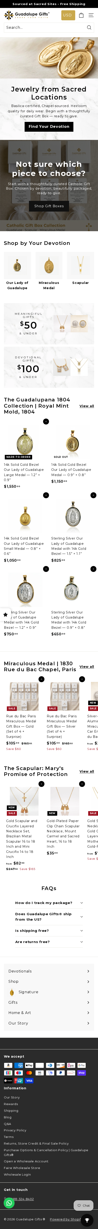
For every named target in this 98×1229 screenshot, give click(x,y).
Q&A (7, 1124)
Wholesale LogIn (17, 1174)
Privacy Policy (15, 1130)
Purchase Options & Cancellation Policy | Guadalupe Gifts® (46, 1152)
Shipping (11, 1110)
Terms (9, 1137)
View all (87, 406)
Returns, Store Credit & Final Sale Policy (36, 1143)
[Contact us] (9, 1203)
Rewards (11, 1104)
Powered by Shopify (66, 1219)
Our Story (12, 1097)
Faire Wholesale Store (22, 1168)
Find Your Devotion (49, 126)
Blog (8, 1117)
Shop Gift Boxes (49, 206)
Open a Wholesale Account (26, 1161)
